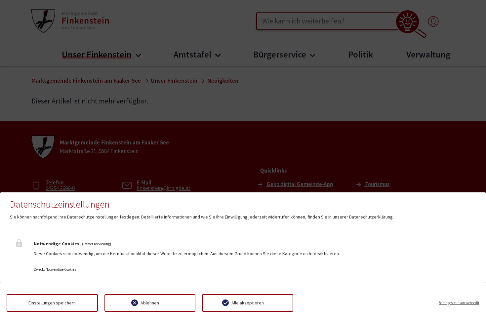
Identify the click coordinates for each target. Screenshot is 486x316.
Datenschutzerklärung (371, 217)
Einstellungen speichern (52, 303)
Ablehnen (150, 303)
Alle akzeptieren (247, 303)
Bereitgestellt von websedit (459, 302)
